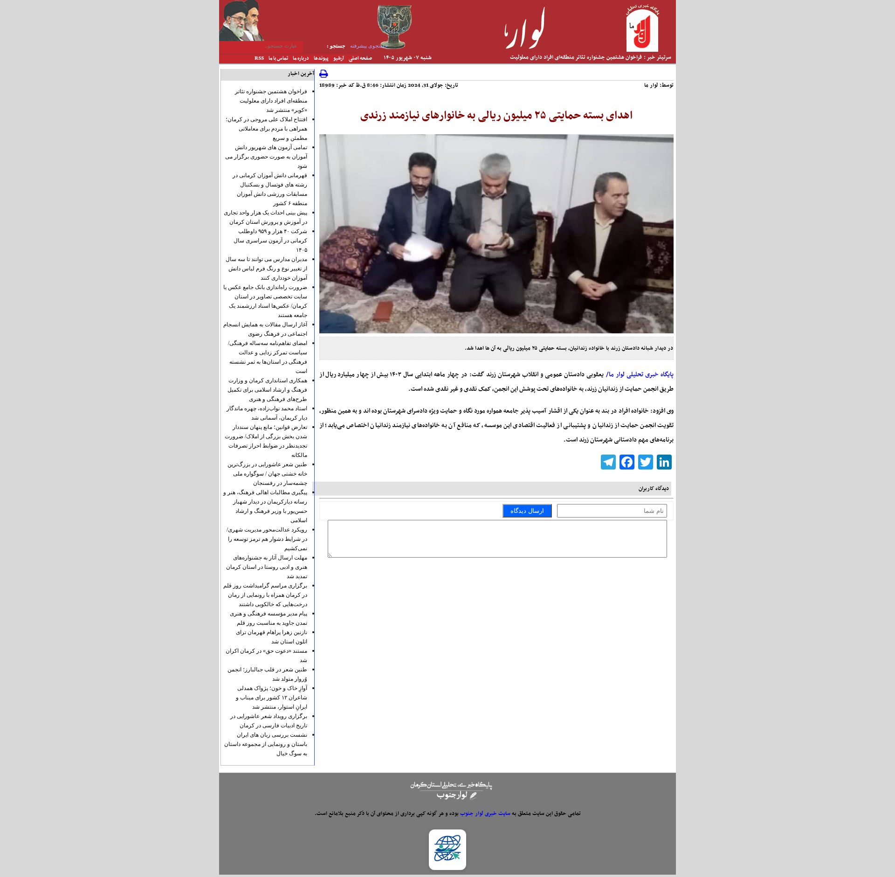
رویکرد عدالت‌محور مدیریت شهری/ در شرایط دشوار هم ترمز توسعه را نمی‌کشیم (267, 539)
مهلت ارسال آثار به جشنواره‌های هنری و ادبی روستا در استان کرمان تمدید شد (266, 567)
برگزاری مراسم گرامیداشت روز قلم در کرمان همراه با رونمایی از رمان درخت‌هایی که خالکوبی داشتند (265, 595)
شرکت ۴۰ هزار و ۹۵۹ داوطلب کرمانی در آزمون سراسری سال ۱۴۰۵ (270, 240)
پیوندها (321, 58)
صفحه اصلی (360, 58)
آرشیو (338, 58)
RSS (259, 58)
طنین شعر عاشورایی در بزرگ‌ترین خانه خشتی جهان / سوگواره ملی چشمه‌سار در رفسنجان (267, 473)
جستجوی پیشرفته (369, 45)
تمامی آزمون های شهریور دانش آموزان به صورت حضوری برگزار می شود (266, 156)
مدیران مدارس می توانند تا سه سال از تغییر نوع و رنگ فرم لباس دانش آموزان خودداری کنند (266, 268)
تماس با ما (278, 58)
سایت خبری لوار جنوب (485, 813)
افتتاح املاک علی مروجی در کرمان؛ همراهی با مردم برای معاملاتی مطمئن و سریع (266, 128)
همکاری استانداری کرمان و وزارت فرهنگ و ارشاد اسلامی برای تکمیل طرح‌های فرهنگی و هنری (267, 389)
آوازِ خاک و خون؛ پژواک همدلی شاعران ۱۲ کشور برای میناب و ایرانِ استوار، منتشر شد (271, 697)
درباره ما (301, 58)
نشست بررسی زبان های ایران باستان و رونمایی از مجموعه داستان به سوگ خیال (265, 744)
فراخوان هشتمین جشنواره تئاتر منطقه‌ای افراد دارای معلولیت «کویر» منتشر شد (271, 100)
